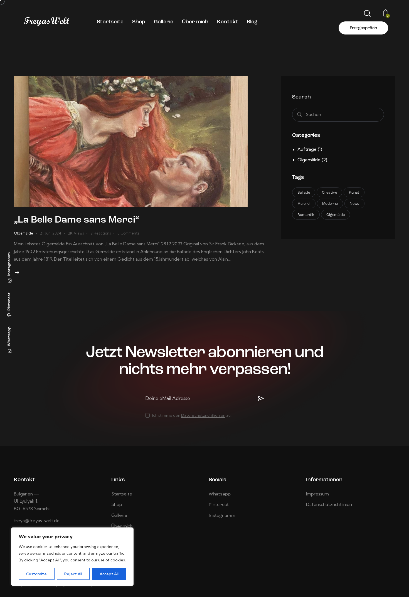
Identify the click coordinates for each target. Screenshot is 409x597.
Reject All (73, 573)
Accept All (109, 573)
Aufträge (307, 149)
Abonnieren (259, 398)
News (354, 204)
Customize (36, 573)
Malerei (303, 204)
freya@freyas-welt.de (37, 520)
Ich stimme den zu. (191, 415)
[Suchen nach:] (338, 114)
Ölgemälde (23, 233)
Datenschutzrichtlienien (203, 415)
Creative (329, 192)
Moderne (330, 204)
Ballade (303, 192)
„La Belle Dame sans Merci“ (76, 220)
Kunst (354, 192)
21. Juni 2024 (50, 233)
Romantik (305, 215)
